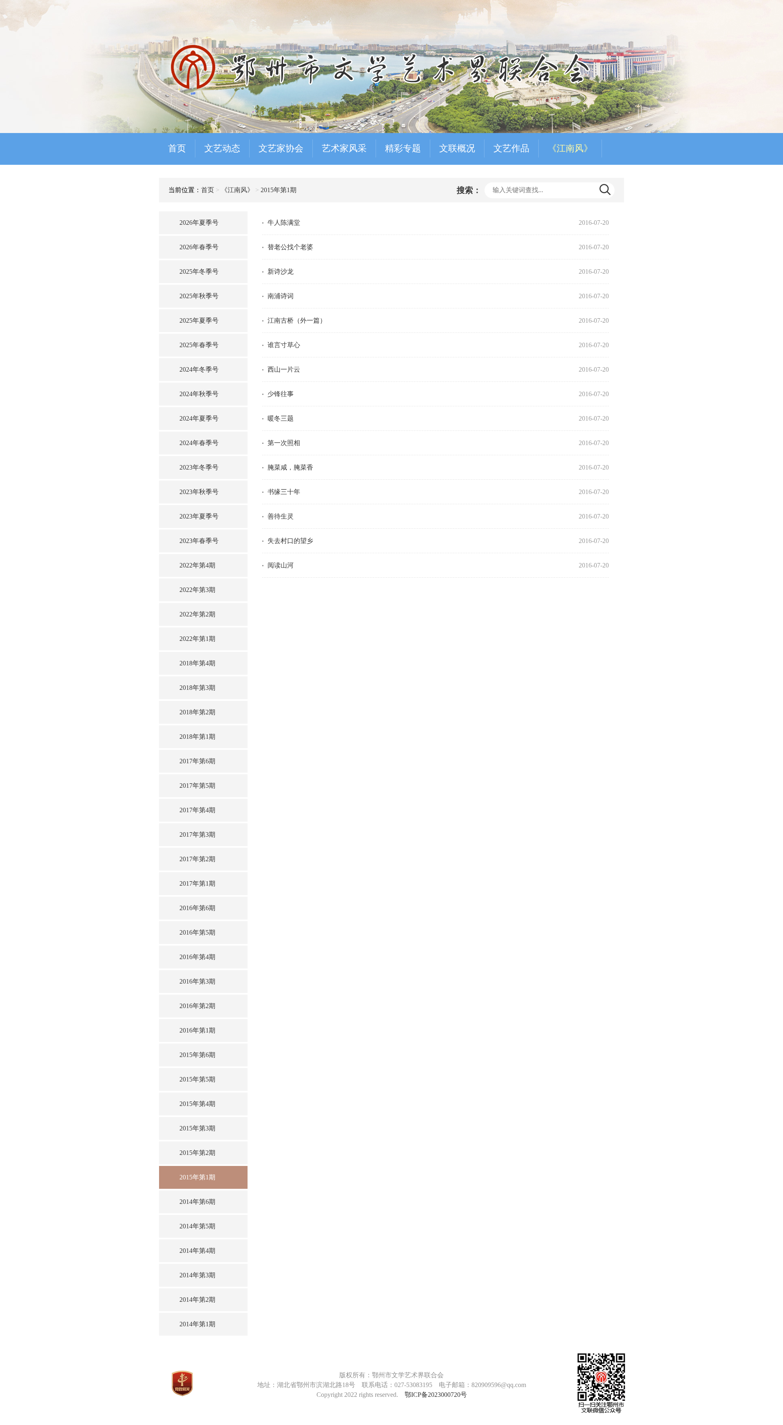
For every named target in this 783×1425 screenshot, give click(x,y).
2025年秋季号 (199, 296)
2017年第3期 (197, 834)
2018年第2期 (197, 712)
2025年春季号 (199, 344)
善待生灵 (281, 516)
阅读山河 (281, 565)
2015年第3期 (197, 1128)
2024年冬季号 (199, 369)
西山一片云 (284, 369)
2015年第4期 (197, 1103)
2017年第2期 (197, 858)
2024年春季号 (199, 442)
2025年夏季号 (199, 320)
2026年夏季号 (199, 222)
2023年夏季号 (199, 516)
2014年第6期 (197, 1201)
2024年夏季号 (199, 418)
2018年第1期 (197, 736)
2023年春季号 (199, 540)
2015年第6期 (197, 1054)
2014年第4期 (197, 1250)
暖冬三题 (281, 418)
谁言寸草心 (284, 344)
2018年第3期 (197, 687)
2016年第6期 (197, 907)
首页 (177, 148)
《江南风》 (570, 148)
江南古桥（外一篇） (297, 320)
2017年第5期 (197, 785)
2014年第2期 (197, 1299)
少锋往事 (281, 393)
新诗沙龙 (281, 271)
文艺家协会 (281, 148)
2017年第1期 (197, 883)
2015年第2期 (197, 1152)
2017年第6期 (197, 761)
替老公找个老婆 (290, 247)
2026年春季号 (199, 247)
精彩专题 (403, 148)
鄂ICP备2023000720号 (436, 1394)
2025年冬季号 (199, 271)
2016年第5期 (197, 932)
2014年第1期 (197, 1324)
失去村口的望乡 (290, 540)
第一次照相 (284, 442)
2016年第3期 (197, 981)
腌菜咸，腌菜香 (290, 467)
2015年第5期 (197, 1079)
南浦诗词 (281, 296)
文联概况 (457, 148)
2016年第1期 (197, 1030)
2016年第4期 (197, 956)
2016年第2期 (197, 1005)
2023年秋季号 (199, 491)
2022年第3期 (197, 589)
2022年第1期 (197, 638)
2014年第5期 (197, 1226)
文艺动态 (222, 148)
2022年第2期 (197, 614)
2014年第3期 (197, 1275)
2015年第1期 (278, 189)
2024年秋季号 (199, 393)
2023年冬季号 (199, 467)
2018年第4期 (197, 663)
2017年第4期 (197, 810)
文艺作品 (511, 148)
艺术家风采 (344, 148)
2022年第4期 (197, 565)
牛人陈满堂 (284, 222)
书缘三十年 (284, 491)
